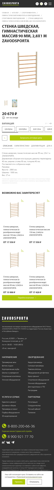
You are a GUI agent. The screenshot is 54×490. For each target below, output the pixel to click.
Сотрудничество (34, 405)
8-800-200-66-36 (21, 426)
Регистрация (33, 402)
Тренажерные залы (9, 362)
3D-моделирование (9, 416)
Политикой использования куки (29, 477)
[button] (50, 123)
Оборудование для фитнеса (38, 373)
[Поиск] (37, 3)
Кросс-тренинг (33, 376)
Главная (5, 13)
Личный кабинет (34, 409)
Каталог (15, 13)
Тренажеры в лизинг (9, 409)
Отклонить (34, 482)
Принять (18, 482)
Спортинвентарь (29, 13)
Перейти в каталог (26, 297)
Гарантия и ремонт (9, 402)
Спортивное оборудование (13, 18)
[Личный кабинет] (45, 3)
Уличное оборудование (11, 380)
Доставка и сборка (9, 405)
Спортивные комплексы (11, 376)
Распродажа (32, 390)
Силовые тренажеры (36, 366)
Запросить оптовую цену (31, 138)
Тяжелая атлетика (34, 369)
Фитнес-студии (7, 366)
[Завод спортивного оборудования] (11, 3)
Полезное (31, 413)
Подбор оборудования (11, 413)
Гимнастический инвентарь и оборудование (21, 15)
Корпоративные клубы (10, 369)
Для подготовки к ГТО (36, 387)
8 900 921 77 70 (20, 436)
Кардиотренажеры (35, 362)
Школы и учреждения (10, 373)
